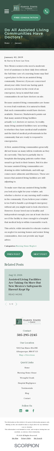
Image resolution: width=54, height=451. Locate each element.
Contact (27, 398)
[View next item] (16, 304)
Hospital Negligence (27, 383)
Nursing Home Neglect (26, 246)
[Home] (24, 7)
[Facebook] (33, 410)
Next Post (40, 254)
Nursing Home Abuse (27, 372)
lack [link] (14, 122)
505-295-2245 (27, 335)
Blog (27, 393)
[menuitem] (15, 438)
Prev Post (13, 254)
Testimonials (27, 388)
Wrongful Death (27, 378)
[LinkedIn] (20, 410)
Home (27, 367)
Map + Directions (27, 355)
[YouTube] (27, 410)
